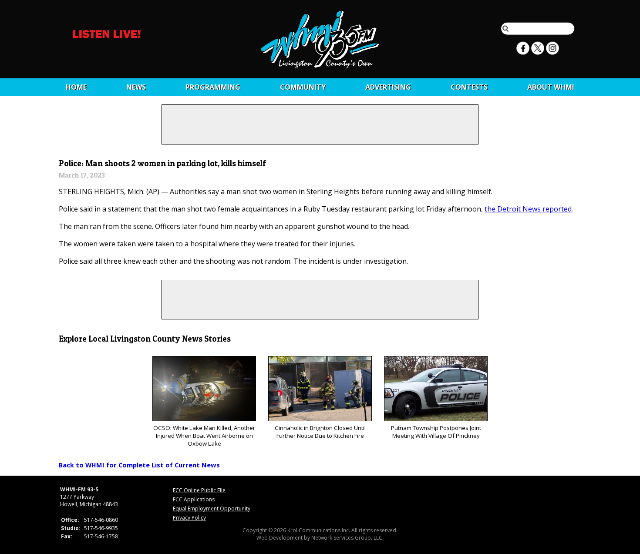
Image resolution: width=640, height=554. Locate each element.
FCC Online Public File (199, 490)
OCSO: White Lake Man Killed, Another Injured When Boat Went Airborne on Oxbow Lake (204, 435)
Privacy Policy (189, 517)
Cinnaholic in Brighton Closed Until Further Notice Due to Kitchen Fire (320, 432)
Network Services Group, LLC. (347, 537)
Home (76, 87)
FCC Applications (194, 499)
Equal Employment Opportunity (211, 508)
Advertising (388, 87)
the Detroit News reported (528, 209)
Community (303, 87)
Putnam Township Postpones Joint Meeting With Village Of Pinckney (436, 432)
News (136, 87)
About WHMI (550, 87)
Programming (212, 87)
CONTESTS (469, 87)
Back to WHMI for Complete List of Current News (139, 464)
